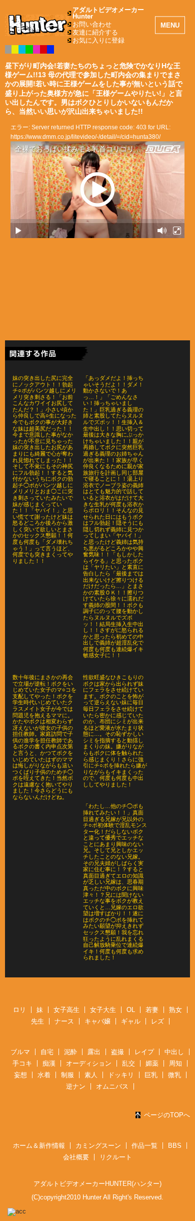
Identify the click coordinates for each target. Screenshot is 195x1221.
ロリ (19, 1009)
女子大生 (103, 1009)
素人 (91, 1075)
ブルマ (20, 1052)
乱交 (128, 1063)
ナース (64, 1021)
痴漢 (49, 1063)
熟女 (175, 1009)
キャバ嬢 (97, 1021)
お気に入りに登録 (98, 40)
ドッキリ (121, 1075)
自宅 (47, 1052)
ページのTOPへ (167, 1115)
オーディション (89, 1063)
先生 (37, 1021)
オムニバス (112, 1086)
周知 (175, 1063)
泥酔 (70, 1052)
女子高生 (67, 1009)
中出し (174, 1052)
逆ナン (76, 1086)
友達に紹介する (95, 32)
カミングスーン (98, 1145)
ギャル (130, 1021)
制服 (67, 1075)
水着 (44, 1075)
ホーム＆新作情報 (39, 1145)
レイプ (144, 1052)
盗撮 (117, 1052)
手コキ (22, 1063)
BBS (175, 1145)
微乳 (174, 1075)
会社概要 (76, 1157)
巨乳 (151, 1075)
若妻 (152, 1009)
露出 (94, 1052)
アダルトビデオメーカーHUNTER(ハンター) (98, 1183)
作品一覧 (145, 1145)
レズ (157, 1021)
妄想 (20, 1075)
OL (130, 1009)
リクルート (116, 1157)
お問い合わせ (92, 24)
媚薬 (152, 1063)
